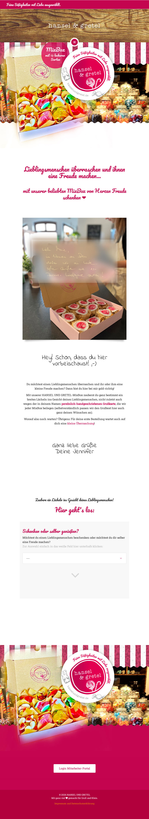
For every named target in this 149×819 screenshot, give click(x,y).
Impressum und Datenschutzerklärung (74, 803)
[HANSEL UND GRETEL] (74, 25)
